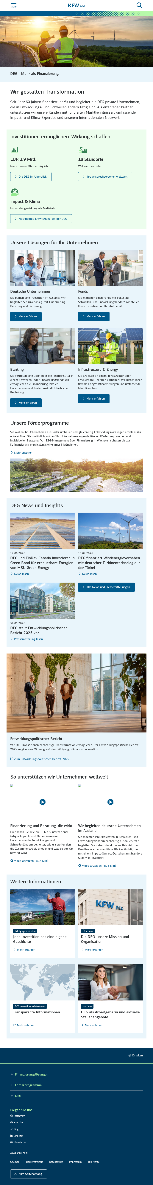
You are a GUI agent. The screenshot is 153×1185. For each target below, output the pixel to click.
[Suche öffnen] (139, 5)
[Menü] (13, 5)
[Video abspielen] (42, 802)
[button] (28, 1173)
